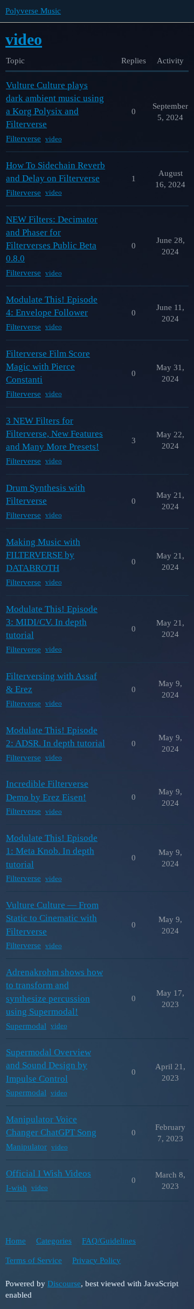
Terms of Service (33, 1260)
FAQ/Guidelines (109, 1240)
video (53, 139)
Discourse (64, 1283)
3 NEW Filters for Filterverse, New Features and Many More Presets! (54, 434)
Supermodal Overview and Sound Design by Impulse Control (48, 1065)
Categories (54, 1240)
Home (15, 1240)
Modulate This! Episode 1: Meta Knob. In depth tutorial (52, 851)
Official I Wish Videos (48, 1173)
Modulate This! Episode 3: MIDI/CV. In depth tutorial (52, 622)
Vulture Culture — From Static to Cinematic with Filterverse (52, 918)
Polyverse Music (33, 10)
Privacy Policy (96, 1260)
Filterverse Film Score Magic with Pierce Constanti (48, 366)
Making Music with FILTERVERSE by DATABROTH (43, 555)
